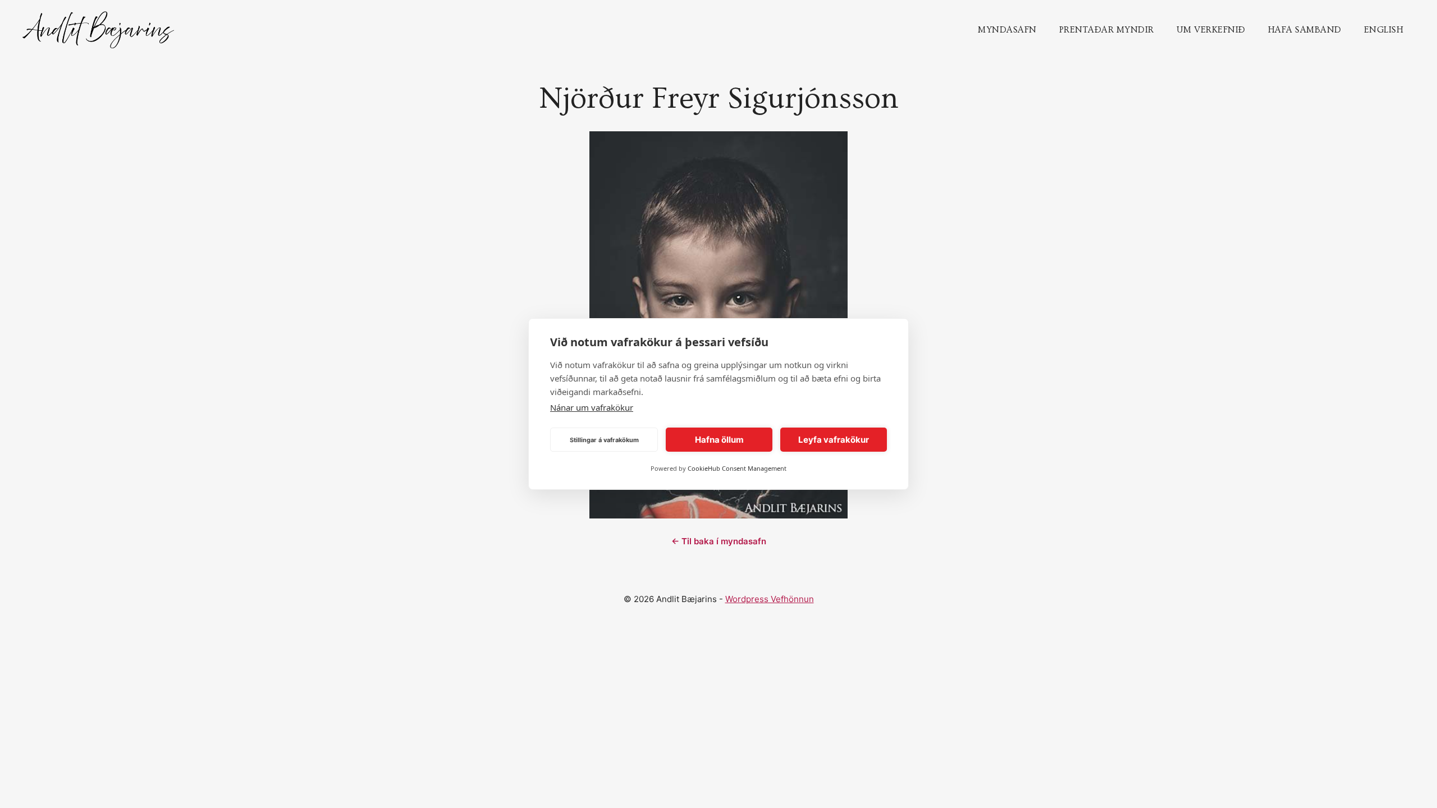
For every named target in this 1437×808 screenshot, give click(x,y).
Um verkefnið (1211, 30)
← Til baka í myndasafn (718, 541)
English (1384, 30)
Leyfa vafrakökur (833, 439)
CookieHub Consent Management (737, 468)
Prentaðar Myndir (1106, 30)
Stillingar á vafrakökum (604, 440)
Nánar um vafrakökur (591, 407)
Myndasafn (1007, 30)
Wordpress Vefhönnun (769, 599)
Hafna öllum (719, 439)
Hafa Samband (1305, 30)
